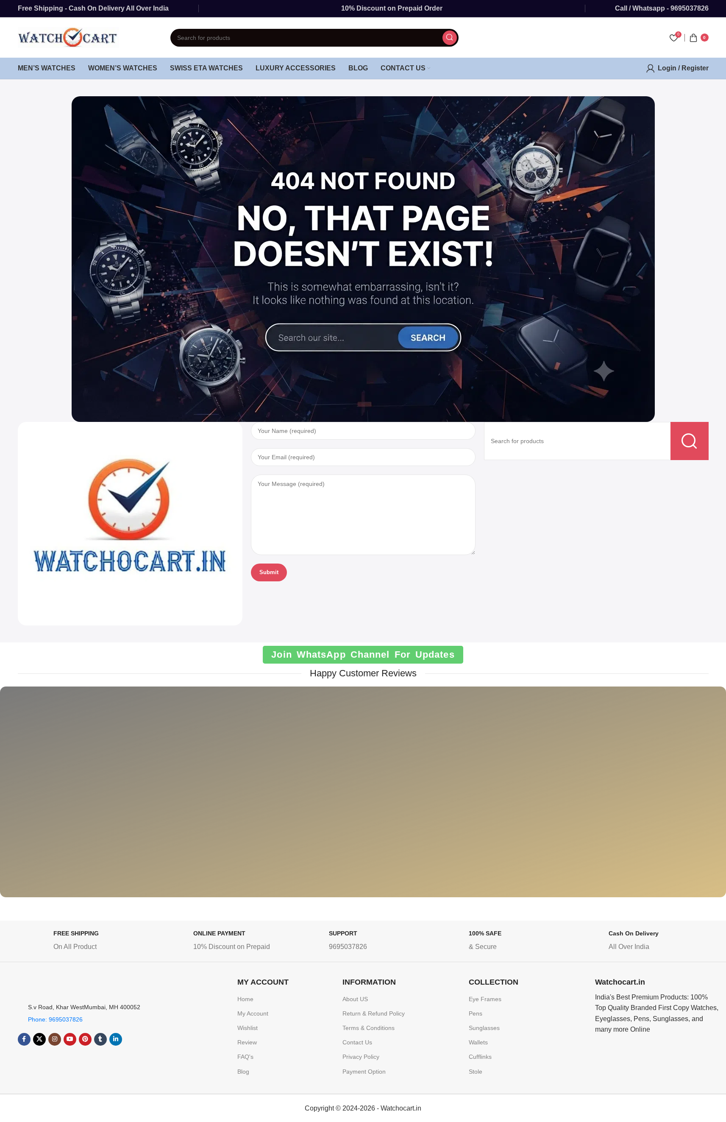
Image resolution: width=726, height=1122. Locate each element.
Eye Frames (485, 999)
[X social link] (39, 1039)
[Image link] (130, 523)
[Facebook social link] (24, 1039)
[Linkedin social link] (115, 1039)
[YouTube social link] (70, 1039)
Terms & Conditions (368, 1027)
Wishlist (247, 1027)
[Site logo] (69, 37)
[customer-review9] (363, 798)
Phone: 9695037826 (55, 1019)
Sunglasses (484, 1027)
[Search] (449, 38)
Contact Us (357, 1042)
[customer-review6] (152, 798)
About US (355, 999)
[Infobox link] (85, 942)
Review (247, 1042)
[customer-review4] (468, 798)
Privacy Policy (360, 1056)
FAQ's (245, 1056)
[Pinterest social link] (85, 1039)
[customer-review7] (46, 798)
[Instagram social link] (54, 1039)
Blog (243, 1071)
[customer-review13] (574, 798)
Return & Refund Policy (373, 1013)
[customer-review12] (679, 798)
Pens (475, 1013)
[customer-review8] (257, 798)
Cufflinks (480, 1056)
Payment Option (364, 1071)
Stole (475, 1071)
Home (245, 999)
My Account (252, 1013)
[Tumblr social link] (100, 1039)
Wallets (478, 1042)
